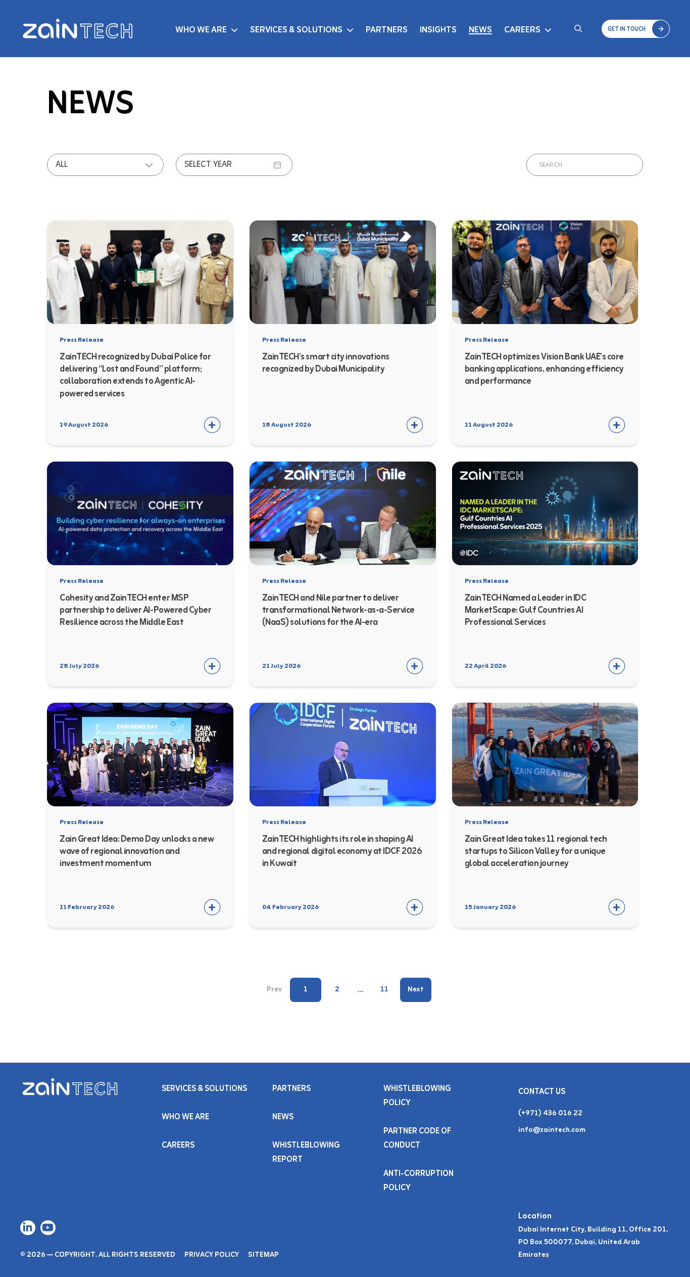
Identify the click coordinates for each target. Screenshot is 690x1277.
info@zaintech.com (551, 1130)
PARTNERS (291, 1089)
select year (208, 165)
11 (384, 989)
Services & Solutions (296, 30)
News (480, 30)
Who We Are (201, 30)
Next (416, 989)
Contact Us (541, 1092)
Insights (438, 30)
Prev (274, 989)
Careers (522, 30)
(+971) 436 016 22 (550, 1113)
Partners (387, 30)
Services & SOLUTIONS (204, 1089)
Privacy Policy (211, 1255)
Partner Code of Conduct (417, 1138)
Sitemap (263, 1255)
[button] (636, 29)
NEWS (282, 1117)
